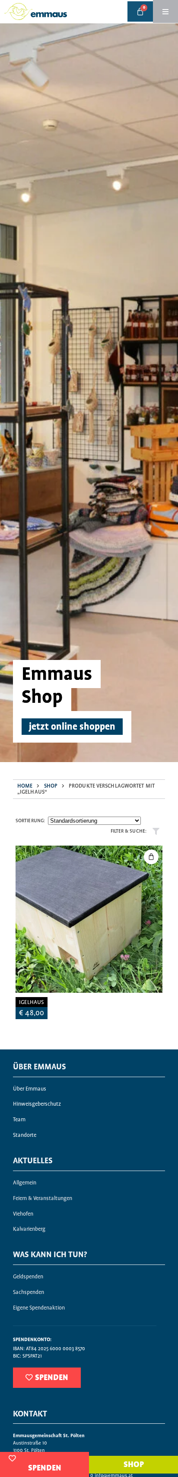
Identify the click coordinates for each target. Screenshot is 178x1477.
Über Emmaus (29, 1089)
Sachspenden (28, 1292)
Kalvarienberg (29, 1229)
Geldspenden (28, 1277)
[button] (151, 857)
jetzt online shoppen (72, 727)
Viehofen (23, 1214)
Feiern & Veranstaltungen (42, 1198)
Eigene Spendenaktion (39, 1308)
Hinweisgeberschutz (37, 1104)
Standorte (24, 1135)
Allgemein (24, 1183)
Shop (50, 786)
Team (19, 1120)
